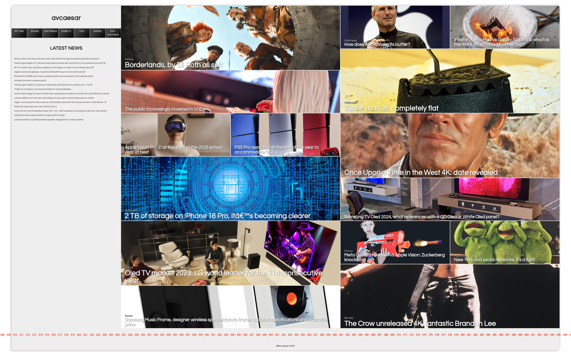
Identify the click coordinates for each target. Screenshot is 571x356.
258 (322, 335)
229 (137, 335)
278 (450, 335)
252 (284, 335)
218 (66, 335)
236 (181, 335)
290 (527, 335)
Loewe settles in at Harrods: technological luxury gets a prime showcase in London (54, 98)
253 (290, 335)
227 (124, 335)
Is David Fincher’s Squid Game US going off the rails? (39, 115)
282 (475, 335)
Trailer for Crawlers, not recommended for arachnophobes (42, 89)
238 (194, 335)
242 (220, 335)
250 (271, 335)
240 (207, 335)
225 (111, 335)
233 (162, 335)
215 (47, 335)
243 (226, 335)
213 (34, 335)
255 (303, 335)
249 (264, 335)
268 (386, 335)
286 (501, 335)
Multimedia (50, 31)
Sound (35, 31)
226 (117, 335)
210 (15, 335)
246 (245, 335)
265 (367, 335)
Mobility (66, 31)
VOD (81, 31)
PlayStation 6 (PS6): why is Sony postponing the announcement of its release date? (54, 76)
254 (296, 335)
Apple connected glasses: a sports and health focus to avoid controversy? (50, 72)
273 (418, 335)
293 (546, 335)
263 (354, 335)
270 (399, 335)
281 (469, 335)
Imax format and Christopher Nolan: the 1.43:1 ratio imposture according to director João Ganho (60, 111)
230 (143, 335)
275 (431, 335)
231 (149, 335)
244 (232, 335)
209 (9, 335)
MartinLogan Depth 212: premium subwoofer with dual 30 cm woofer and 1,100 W (53, 85)
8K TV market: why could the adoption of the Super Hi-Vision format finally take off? (54, 67)
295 (559, 335)
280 (463, 335)
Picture (19, 31)
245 (239, 335)
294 (552, 335)
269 (392, 335)
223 (98, 335)
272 (412, 335)
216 (53, 335)
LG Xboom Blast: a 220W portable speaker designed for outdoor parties (48, 120)
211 (21, 335)
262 (348, 335)
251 (277, 335)
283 (482, 335)
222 (92, 335)
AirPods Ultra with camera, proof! (30, 80)
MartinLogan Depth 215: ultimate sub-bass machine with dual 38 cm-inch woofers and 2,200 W (60, 63)
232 (156, 335)
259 (328, 335)
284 (488, 335)
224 (105, 335)
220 (79, 335)
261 (341, 335)
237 (188, 335)
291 (533, 335)
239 (201, 335)
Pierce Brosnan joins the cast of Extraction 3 (35, 106)
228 (130, 335)
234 (169, 335)
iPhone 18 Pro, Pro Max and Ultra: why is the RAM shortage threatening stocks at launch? (56, 59)
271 (405, 335)
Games (98, 31)
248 (258, 335)
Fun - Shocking (113, 33)
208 (2, 335)
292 (539, 335)
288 (514, 335)
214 (41, 335)
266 (373, 335)
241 (213, 335)
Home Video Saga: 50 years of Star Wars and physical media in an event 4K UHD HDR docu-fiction (61, 93)
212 (28, 335)
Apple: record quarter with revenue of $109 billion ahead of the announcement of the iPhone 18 (60, 102)
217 (60, 335)
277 (443, 335)
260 (335, 335)
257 (316, 335)
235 (175, 335)
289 (520, 335)
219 (73, 335)
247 (252, 335)
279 (456, 335)
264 (360, 335)
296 (565, 335)
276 (437, 335)
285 (495, 335)
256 (309, 335)
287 (507, 335)
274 (424, 335)
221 (85, 335)
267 (380, 335)
